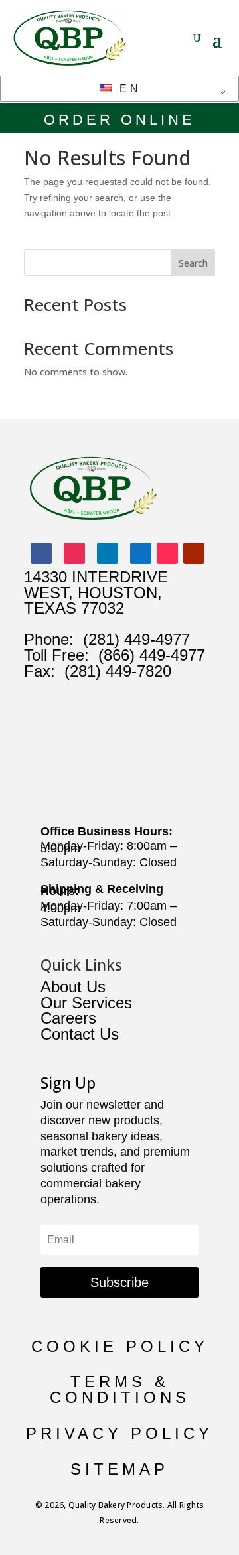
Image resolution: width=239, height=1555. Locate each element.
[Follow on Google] (140, 553)
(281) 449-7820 (113, 671)
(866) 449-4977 (151, 655)
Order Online (119, 119)
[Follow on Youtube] (193, 553)
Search (193, 263)
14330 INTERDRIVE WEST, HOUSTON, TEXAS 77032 (96, 593)
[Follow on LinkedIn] (107, 553)
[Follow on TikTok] (167, 553)
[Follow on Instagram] (74, 553)
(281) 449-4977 (136, 639)
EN (127, 88)
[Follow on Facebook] (41, 553)
